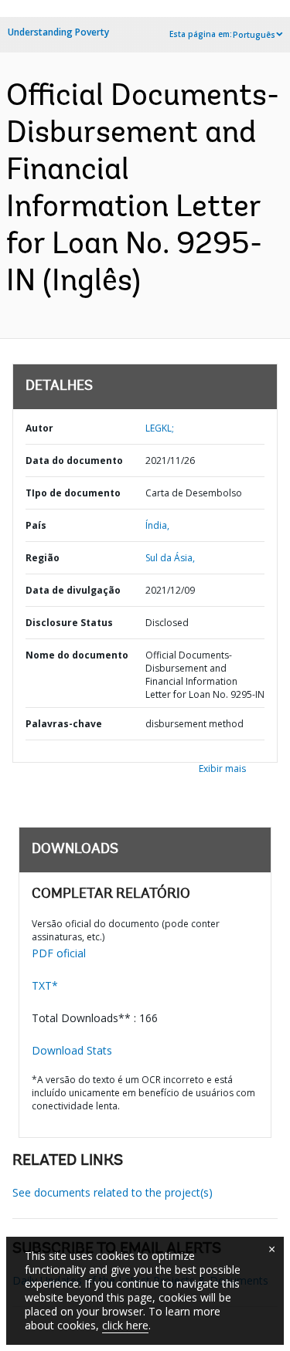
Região (43, 557)
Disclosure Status (69, 622)
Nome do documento (77, 655)
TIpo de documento (73, 492)
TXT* (45, 985)
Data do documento (74, 460)
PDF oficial (59, 953)
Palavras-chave (64, 723)
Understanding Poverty (58, 32)
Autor (39, 428)
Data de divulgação (73, 590)
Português (254, 34)
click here (125, 1325)
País (36, 525)
